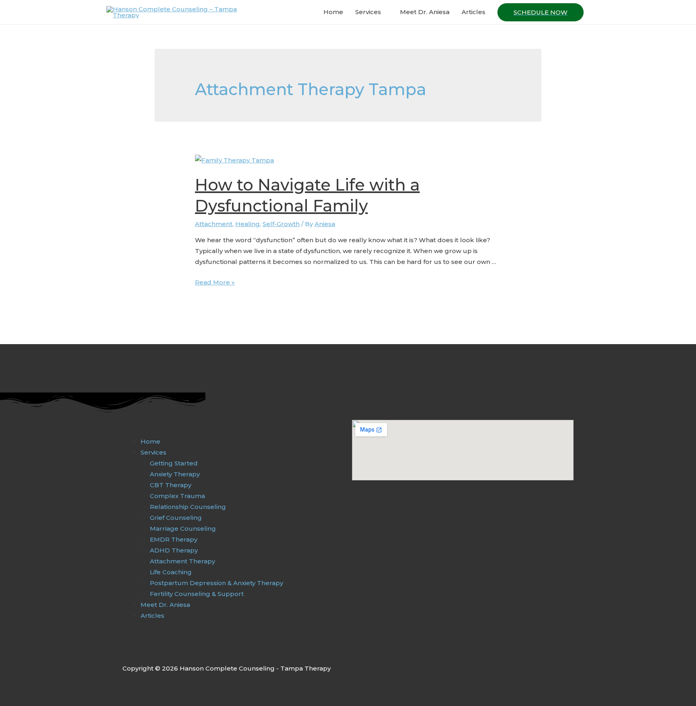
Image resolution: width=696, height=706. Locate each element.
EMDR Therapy (173, 539)
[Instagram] (143, 650)
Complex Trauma (177, 496)
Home (333, 12)
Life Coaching (171, 572)
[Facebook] (126, 650)
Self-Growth (281, 224)
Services (368, 12)
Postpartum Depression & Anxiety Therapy (216, 583)
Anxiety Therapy (175, 474)
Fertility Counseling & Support (197, 594)
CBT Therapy (170, 485)
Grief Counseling (176, 517)
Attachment (213, 224)
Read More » (215, 282)
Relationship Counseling (188, 507)
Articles (473, 12)
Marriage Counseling (183, 528)
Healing (247, 224)
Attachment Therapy (182, 561)
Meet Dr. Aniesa (425, 12)
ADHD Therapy (174, 550)
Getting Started (174, 463)
